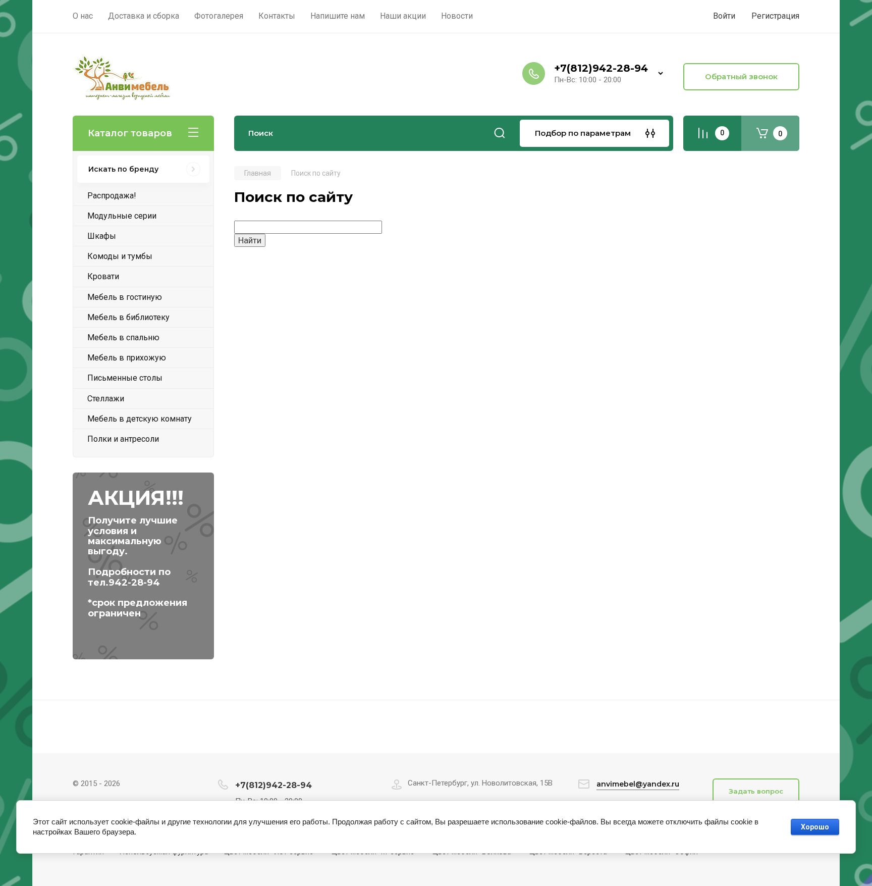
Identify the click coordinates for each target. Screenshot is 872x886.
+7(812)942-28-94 (601, 68)
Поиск (499, 133)
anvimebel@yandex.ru (637, 784)
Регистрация (775, 16)
